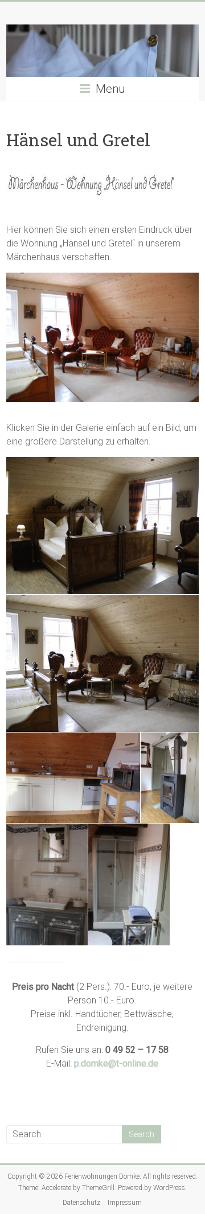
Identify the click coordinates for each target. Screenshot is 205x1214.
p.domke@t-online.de (116, 1063)
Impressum (125, 1203)
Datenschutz (81, 1203)
